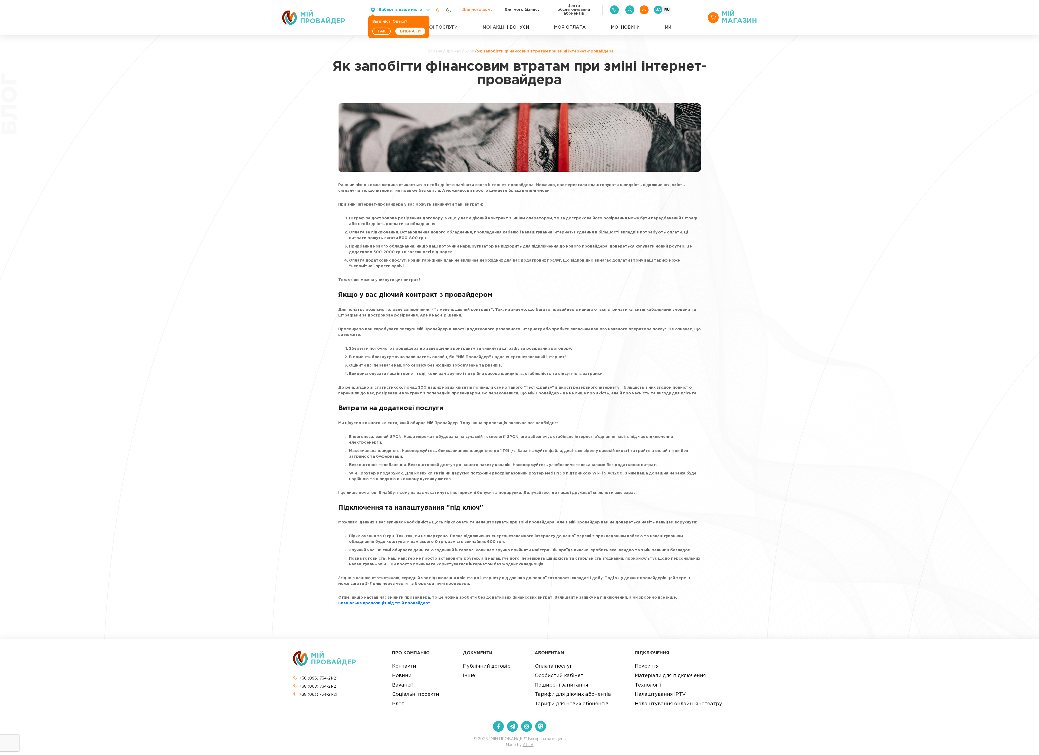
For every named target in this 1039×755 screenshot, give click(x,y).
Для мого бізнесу (522, 9)
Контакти (404, 666)
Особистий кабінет (559, 676)
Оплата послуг (553, 666)
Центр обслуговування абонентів (573, 9)
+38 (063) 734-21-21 (318, 694)
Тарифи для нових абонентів (572, 704)
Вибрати (410, 31)
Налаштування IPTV (660, 694)
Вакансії (402, 685)
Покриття (647, 666)
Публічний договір (487, 666)
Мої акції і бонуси (506, 27)
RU (667, 9)
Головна (433, 51)
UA (658, 9)
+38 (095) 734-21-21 (318, 678)
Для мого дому (477, 9)
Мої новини (625, 27)
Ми (668, 27)
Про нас (453, 51)
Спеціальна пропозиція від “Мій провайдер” (384, 603)
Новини (402, 676)
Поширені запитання (561, 685)
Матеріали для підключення (670, 676)
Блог (469, 51)
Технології (648, 685)
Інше (469, 676)
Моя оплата (570, 27)
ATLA (528, 745)
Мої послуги (442, 27)
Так (381, 31)
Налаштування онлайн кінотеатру (678, 704)
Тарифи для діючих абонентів (573, 694)
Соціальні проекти (415, 694)
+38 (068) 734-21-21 (318, 686)
